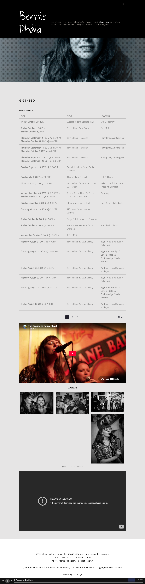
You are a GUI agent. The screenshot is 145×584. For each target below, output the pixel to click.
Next (120, 317)
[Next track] (11, 581)
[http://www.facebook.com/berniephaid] (124, 4)
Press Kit (89, 24)
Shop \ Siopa (67, 22)
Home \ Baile (56, 22)
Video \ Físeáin (79, 22)
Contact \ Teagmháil (101, 24)
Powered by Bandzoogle (72, 574)
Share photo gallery (73, 467)
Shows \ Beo (104, 22)
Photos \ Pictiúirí (92, 22)
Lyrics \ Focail (115, 22)
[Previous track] (3, 581)
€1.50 (132, 580)
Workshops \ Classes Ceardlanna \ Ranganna (67, 24)
